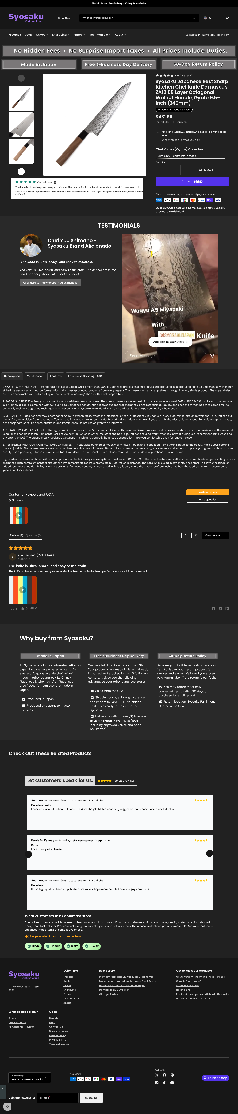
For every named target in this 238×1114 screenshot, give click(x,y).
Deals (66, 981)
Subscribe (91, 1098)
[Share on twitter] (220, 609)
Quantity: (160, 162)
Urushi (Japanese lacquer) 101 (194, 998)
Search (53, 1018)
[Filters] (195, 535)
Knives (67, 985)
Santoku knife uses (187, 985)
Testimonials (71, 998)
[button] (217, 18)
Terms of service (59, 1044)
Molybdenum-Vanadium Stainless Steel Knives (127, 981)
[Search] (194, 18)
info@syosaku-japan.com (213, 35)
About (67, 1003)
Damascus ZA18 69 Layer (114, 989)
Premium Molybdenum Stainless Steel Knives (126, 976)
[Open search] (185, 535)
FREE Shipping (178, 122)
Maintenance (35, 376)
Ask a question (207, 499)
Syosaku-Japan (30, 986)
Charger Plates (108, 994)
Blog (52, 1022)
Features (56, 376)
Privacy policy (57, 1039)
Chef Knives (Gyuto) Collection (180, 149)
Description (12, 376)
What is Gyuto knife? (188, 981)
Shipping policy (58, 1031)
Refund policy (57, 1035)
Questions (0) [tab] (33, 535)
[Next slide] (21, 171)
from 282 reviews (124, 781)
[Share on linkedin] (227, 609)
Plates (67, 994)
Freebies (68, 976)
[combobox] (139, 18)
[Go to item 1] (19, 515)
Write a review (208, 492)
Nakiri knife (183, 989)
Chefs (12, 1018)
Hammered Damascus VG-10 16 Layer (122, 985)
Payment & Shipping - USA (85, 376)
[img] (105, 781)
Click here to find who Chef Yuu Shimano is (50, 283)
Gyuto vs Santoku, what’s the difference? (201, 976)
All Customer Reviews (21, 1026)
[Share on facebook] (213, 609)
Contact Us (56, 1026)
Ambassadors (17, 1022)
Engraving (69, 989)
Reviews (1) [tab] (16, 535)
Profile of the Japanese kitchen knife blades (202, 994)
